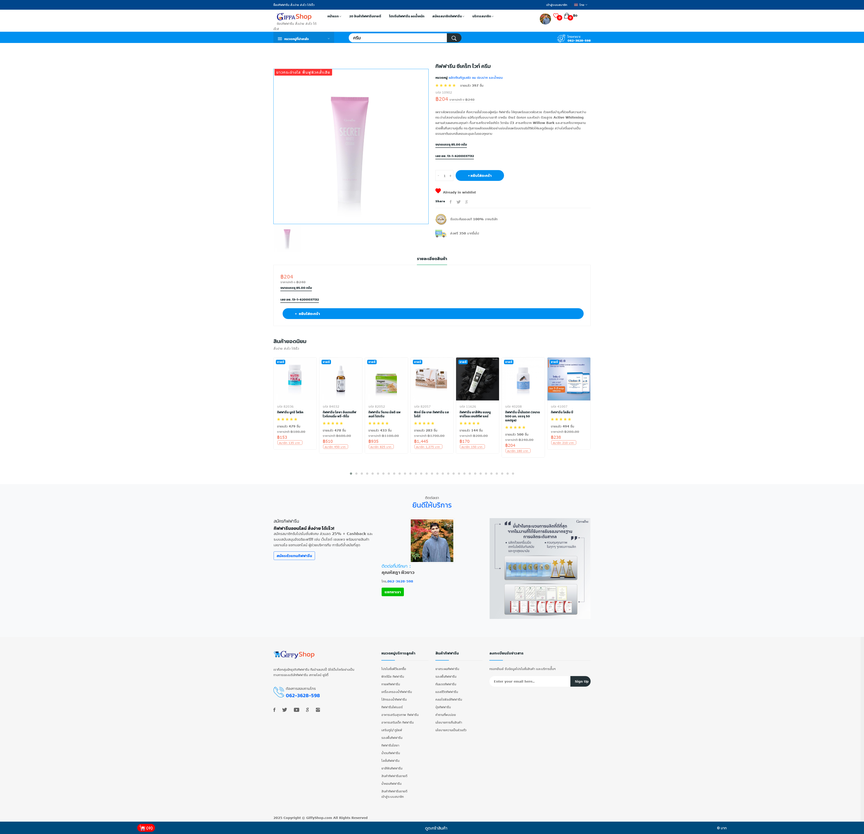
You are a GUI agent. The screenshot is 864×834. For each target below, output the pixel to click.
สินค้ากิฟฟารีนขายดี (394, 776)
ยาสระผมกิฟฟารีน (447, 669)
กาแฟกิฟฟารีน (390, 684)
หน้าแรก (333, 16)
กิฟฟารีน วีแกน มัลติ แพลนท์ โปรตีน (384, 414)
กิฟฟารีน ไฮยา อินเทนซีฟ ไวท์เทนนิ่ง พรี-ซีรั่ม (339, 414)
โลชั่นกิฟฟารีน (390, 760)
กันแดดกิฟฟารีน (445, 684)
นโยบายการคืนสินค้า (448, 722)
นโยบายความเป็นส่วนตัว (450, 730)
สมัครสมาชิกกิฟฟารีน (447, 16)
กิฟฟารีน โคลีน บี (562, 412)
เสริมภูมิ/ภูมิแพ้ (391, 730)
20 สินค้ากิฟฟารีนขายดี (365, 16)
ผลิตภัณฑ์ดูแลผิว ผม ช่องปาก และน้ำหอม (475, 77)
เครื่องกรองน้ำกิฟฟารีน (396, 692)
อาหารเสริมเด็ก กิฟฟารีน (397, 722)
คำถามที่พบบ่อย (445, 715)
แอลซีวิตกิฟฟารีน (446, 692)
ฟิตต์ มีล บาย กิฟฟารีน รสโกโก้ (431, 414)
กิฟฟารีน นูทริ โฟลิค (290, 412)
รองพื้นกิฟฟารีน (391, 738)
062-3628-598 (579, 40)
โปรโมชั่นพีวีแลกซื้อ (393, 669)
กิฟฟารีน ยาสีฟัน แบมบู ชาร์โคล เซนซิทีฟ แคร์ (475, 414)
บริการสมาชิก (482, 16)
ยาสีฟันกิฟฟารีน (391, 768)
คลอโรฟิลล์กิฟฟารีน (448, 699)
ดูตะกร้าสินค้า (436, 827)
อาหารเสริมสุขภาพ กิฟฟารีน (399, 715)
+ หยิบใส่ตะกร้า (480, 175)
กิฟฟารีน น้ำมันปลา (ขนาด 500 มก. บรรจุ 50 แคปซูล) (522, 416)
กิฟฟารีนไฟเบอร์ (392, 707)
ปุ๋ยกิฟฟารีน (443, 707)
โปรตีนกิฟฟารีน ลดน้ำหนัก (406, 16)
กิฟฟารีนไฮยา (390, 745)
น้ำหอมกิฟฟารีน (391, 783)
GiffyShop (315, 818)
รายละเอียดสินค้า (432, 259)
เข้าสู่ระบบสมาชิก (556, 4)
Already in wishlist (459, 192)
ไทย (582, 4)
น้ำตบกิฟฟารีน (390, 753)
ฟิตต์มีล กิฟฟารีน (392, 676)
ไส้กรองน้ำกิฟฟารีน (394, 699)
